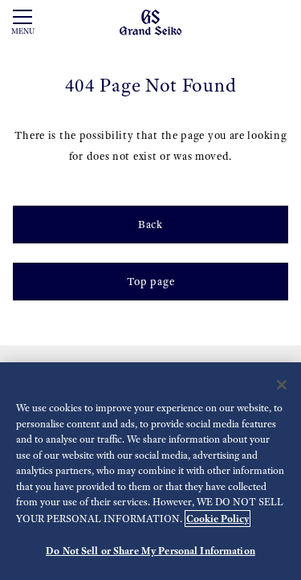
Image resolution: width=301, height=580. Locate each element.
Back (150, 224)
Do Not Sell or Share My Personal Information (150, 551)
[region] (150, 471)
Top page (151, 281)
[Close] (281, 384)
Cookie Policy (217, 518)
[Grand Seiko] (150, 21)
